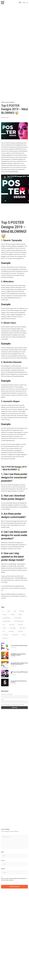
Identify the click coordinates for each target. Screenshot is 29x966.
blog (15, 611)
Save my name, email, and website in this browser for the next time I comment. (14, 879)
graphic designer (6, 621)
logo (4, 624)
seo (4, 631)
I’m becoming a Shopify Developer (19, 645)
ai (3, 611)
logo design (11, 624)
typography (20, 631)
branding (22, 611)
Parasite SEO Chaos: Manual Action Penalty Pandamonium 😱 (19, 663)
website (24, 634)
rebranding (22, 628)
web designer (15, 634)
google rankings (6, 617)
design (20, 614)
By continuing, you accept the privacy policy (13, 704)
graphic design (17, 617)
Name (3, 852)
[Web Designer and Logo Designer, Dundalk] (2, 2)
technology (11, 631)
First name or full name (6, 694)
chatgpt (13, 614)
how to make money (19, 621)
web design (5, 634)
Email (2, 699)
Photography (13, 628)
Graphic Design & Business (7, 102)
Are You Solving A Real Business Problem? (19, 681)
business (5, 614)
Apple (8, 611)
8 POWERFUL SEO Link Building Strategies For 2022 (18, 654)
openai (4, 628)
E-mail (3, 860)
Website (3, 868)
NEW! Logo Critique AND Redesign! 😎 (19, 672)
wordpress (5, 638)
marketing (20, 624)
